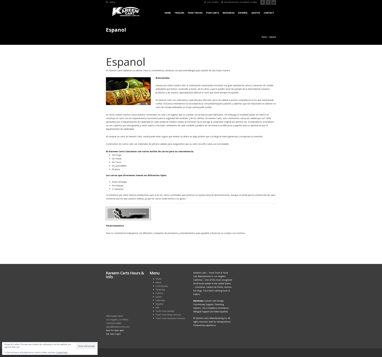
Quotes (255, 12)
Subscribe (160, 300)
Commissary (162, 286)
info (157, 307)
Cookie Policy (62, 352)
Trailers (179, 12)
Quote (159, 296)
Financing (160, 289)
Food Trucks (195, 12)
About (158, 282)
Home (168, 12)
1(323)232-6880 (113, 323)
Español (243, 12)
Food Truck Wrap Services (168, 314)
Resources (229, 12)
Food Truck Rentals (165, 311)
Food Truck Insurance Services (170, 318)
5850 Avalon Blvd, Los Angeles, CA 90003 (240, 2)
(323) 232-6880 (212, 2)
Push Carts (212, 12)
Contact (269, 12)
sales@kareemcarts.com (118, 326)
